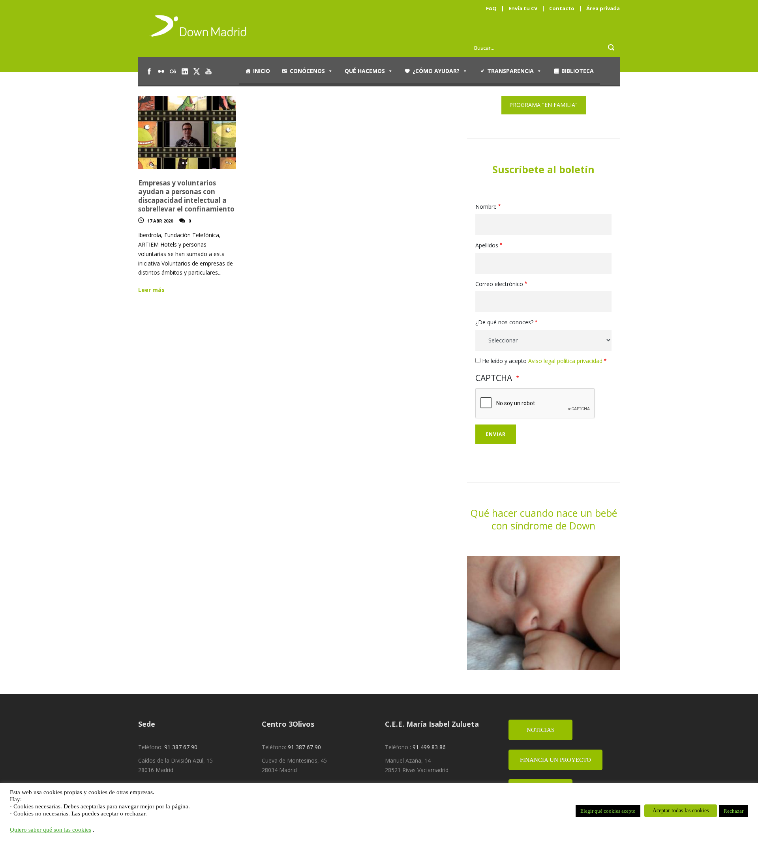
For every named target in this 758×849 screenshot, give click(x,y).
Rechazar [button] (733, 811)
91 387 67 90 (180, 747)
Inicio (261, 71)
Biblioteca (577, 71)
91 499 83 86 (429, 747)
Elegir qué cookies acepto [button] (608, 811)
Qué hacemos (365, 71)
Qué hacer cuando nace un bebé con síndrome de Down (543, 519)
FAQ (491, 8)
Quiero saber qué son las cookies (50, 830)
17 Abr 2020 (160, 221)
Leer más (151, 290)
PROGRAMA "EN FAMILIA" (543, 104)
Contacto (561, 8)
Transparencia (510, 71)
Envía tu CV (522, 8)
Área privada (603, 8)
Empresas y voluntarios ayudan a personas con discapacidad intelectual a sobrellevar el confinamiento (186, 195)
